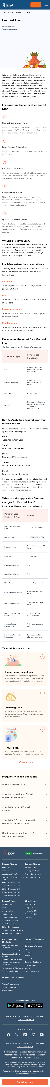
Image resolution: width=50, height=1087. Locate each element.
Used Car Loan (30, 904)
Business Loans (30, 868)
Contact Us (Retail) (32, 943)
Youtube (42, 1034)
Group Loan (29, 908)
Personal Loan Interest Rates (12, 930)
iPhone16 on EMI (31, 911)
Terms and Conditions (33, 962)
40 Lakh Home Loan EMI (11, 892)
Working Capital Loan (32, 877)
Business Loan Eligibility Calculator (11, 955)
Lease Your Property (32, 972)
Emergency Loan (8, 911)
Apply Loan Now (25, 1082)
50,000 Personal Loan (10, 917)
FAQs (27, 949)
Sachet (27, 968)
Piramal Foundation (9, 987)
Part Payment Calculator (11, 971)
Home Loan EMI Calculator (11, 951)
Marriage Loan (7, 914)
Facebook (9, 1034)
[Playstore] (15, 1005)
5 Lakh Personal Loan (10, 924)
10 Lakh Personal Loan (10, 927)
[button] (25, 784)
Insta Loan (28, 917)
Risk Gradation (30, 965)
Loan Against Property (33, 871)
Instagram (33, 1034)
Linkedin (25, 1034)
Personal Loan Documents (11, 933)
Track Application (9, 29)
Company (28, 952)
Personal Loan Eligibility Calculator (11, 964)
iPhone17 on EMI (31, 914)
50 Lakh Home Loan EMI (11, 895)
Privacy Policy (30, 959)
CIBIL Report (38, 853)
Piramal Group (7, 981)
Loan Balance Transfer (10, 874)
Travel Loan (6, 908)
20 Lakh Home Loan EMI (11, 886)
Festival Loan (29, 13)
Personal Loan (15, 13)
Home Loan (6, 868)
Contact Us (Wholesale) (33, 946)
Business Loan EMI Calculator (13, 959)
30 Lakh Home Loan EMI (11, 889)
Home (4, 13)
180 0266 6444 (26, 1019)
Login (35, 5)
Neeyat (27, 956)
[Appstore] (34, 1005)
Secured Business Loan (33, 874)
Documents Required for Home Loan (13, 878)
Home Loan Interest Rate (11, 883)
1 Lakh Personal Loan (10, 921)
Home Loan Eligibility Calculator (10, 946)
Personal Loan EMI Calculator (12, 968)
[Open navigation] (46, 4)
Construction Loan (8, 871)
